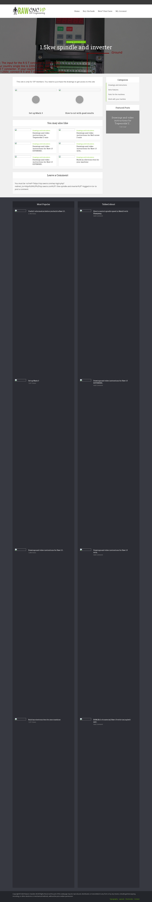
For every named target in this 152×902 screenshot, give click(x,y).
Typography (114, 899)
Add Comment (98, 216)
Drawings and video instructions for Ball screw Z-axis (88, 135)
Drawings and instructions (76, 42)
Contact (136, 899)
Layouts (121, 899)
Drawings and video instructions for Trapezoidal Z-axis (41, 135)
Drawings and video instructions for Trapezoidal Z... (123, 120)
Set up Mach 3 (33, 381)
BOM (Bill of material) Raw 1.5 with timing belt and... (112, 721)
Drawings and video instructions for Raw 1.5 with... (87, 148)
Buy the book (89, 11)
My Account (121, 11)
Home (77, 11)
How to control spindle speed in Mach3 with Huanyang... (110, 212)
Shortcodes (129, 899)
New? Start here (105, 11)
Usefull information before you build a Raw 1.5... (47, 211)
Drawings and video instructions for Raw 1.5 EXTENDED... (43, 148)
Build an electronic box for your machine (88, 161)
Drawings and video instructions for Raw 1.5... (46, 550)
